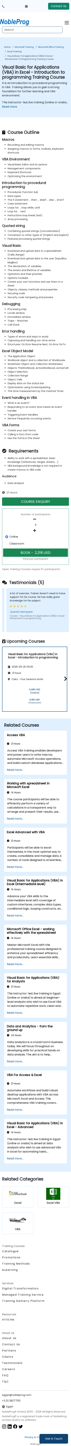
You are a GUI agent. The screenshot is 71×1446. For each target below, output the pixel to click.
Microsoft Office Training (51, 47)
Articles (8, 1320)
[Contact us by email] (26, 6)
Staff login (35, 1444)
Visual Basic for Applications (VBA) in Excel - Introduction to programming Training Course (29, 57)
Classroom (16, 544)
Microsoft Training (24, 47)
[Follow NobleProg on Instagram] (4, 1426)
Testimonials (12, 1363)
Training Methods (16, 1264)
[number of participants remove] (35, 519)
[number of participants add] (35, 530)
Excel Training (14, 51)
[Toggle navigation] (67, 22)
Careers (8, 1369)
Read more (9, 107)
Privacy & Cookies (35, 1437)
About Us (9, 1338)
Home (7, 47)
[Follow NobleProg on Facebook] (15, 1426)
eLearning (10, 1270)
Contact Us (58, 6)
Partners (9, 1351)
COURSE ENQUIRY (35, 501)
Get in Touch (53, 1439)
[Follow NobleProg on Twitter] (21, 1426)
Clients (7, 1357)
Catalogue (10, 1251)
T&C (5, 1382)
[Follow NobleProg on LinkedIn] (10, 1426)
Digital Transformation (20, 1288)
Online (13, 537)
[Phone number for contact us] (3, 6)
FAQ (5, 1375)
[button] (65, 678)
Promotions (11, 1257)
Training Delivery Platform (23, 1301)
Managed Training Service (23, 1295)
